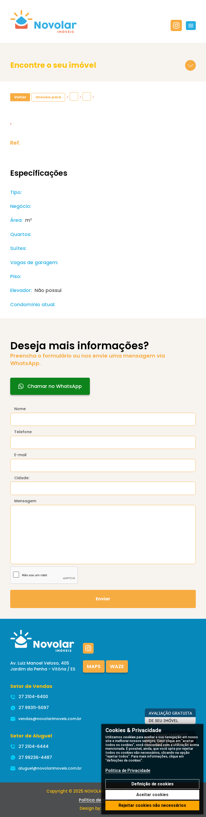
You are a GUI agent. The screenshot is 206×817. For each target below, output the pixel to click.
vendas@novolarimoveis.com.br (50, 718)
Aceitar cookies (152, 794)
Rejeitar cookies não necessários (152, 805)
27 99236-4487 (35, 757)
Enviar (103, 599)
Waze (117, 666)
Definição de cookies (152, 783)
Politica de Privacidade (127, 770)
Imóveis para (48, 97)
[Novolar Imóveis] (43, 21)
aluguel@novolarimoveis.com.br (50, 768)
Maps (94, 666)
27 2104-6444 (34, 746)
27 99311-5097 (34, 707)
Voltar (20, 97)
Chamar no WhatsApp (54, 386)
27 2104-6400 (33, 697)
